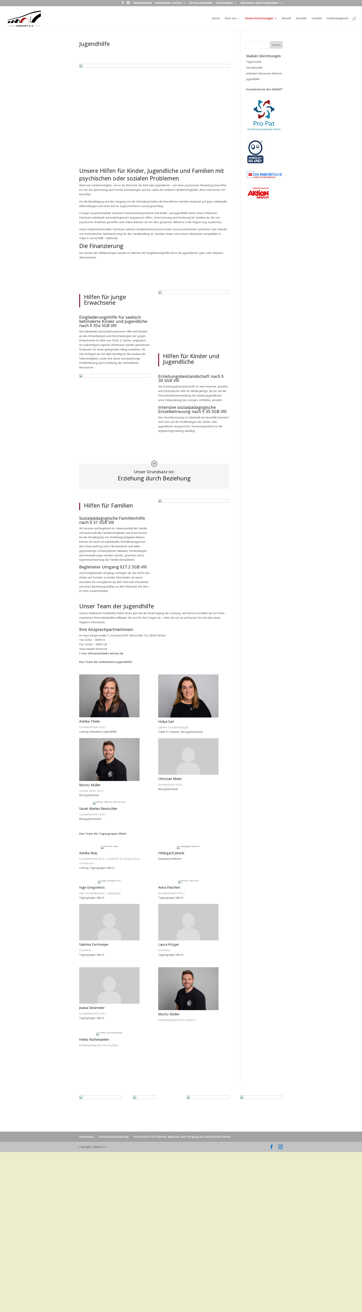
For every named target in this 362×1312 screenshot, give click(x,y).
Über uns (230, 18)
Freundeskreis (142, 3)
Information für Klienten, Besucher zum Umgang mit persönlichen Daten (181, 1136)
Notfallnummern (200, 3)
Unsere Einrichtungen (259, 18)
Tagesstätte (254, 61)
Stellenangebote (337, 18)
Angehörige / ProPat (168, 3)
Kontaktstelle (254, 67)
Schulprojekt (224, 3)
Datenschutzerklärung (114, 1136)
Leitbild (317, 18)
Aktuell (286, 18)
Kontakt (301, 18)
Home (216, 18)
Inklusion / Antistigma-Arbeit (259, 3)
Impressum (86, 1136)
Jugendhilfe (253, 79)
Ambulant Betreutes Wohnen (264, 73)
